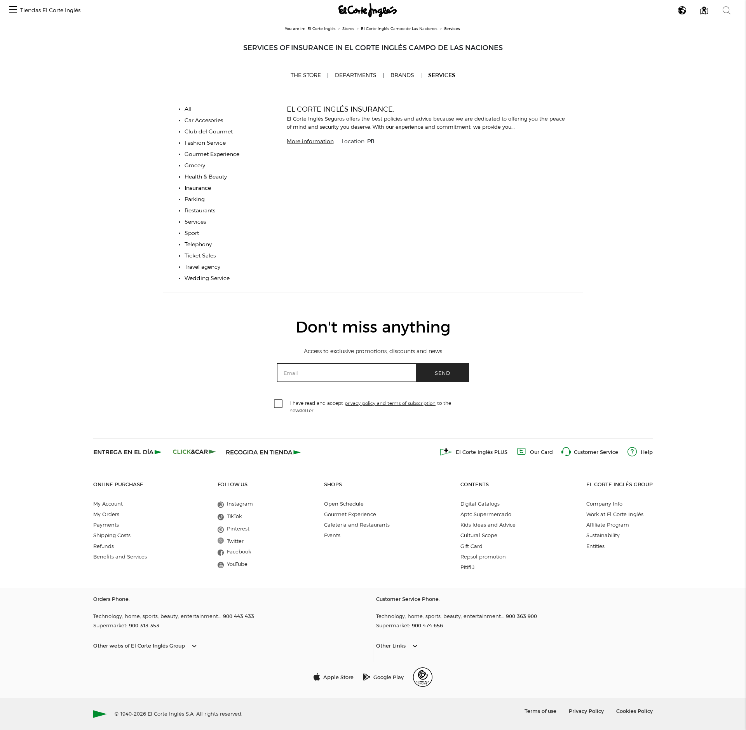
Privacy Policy (586, 710)
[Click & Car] (194, 451)
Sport (192, 233)
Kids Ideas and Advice (488, 525)
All (188, 109)
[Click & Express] (128, 451)
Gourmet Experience (212, 154)
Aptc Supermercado (485, 514)
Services (441, 75)
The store (306, 75)
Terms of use (540, 710)
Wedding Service (207, 278)
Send (442, 372)
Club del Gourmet (209, 131)
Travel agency (202, 267)
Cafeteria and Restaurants (357, 525)
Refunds (103, 546)
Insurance (198, 188)
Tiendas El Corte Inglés (50, 10)
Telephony (198, 244)
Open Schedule (344, 504)
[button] (13, 10)
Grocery (195, 165)
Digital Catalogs (480, 504)
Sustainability (603, 535)
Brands (402, 75)
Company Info (604, 504)
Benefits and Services (120, 556)
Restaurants (200, 210)
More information (310, 141)
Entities (595, 546)
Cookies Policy (634, 710)
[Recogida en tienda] (263, 451)
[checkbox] (278, 404)
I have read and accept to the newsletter (370, 406)
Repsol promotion (483, 556)
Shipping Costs (112, 535)
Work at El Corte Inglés (614, 514)
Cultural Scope (478, 535)
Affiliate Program (607, 525)
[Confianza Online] (422, 677)
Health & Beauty (206, 176)
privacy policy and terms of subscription (390, 403)
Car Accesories (204, 120)
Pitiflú (467, 567)
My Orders (106, 514)
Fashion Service (205, 143)
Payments (106, 525)
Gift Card (471, 546)
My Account (108, 504)
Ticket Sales (200, 255)
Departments (355, 75)
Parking (195, 199)
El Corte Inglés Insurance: (340, 109)
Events (332, 535)
